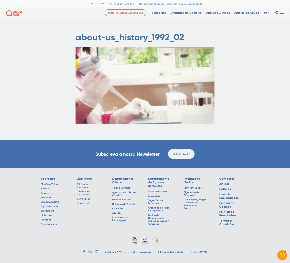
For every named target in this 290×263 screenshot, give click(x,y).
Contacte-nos (96, 3)
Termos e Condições (227, 222)
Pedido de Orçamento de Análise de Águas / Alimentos (158, 219)
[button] (282, 255)
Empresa (45, 193)
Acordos (116, 212)
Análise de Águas (246, 13)
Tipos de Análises (121, 187)
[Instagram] (96, 251)
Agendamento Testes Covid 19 (124, 194)
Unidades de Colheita (186, 13)
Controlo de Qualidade (83, 193)
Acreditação (83, 203)
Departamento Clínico (123, 180)
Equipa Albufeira (50, 201)
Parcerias (46, 219)
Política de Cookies (226, 204)
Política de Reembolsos (227, 213)
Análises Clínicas (218, 13)
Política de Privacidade (170, 252)
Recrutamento (49, 224)
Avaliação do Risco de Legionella (159, 209)
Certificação (84, 198)
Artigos (224, 184)
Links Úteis (46, 215)
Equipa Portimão (50, 206)
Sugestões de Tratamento (155, 202)
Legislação (154, 195)
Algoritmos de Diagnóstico (191, 194)
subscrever (181, 154)
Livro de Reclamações (228, 195)
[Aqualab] (14, 12)
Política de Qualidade (83, 185)
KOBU (203, 252)
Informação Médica (192, 180)
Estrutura (46, 197)
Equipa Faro (47, 210)
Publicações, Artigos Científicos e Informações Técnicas (195, 204)
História (45, 188)
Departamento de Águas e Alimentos (158, 182)
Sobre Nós (159, 13)
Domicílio (117, 208)
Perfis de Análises (121, 199)
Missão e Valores (50, 184)
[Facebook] (84, 251)
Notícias (225, 189)
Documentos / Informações (120, 219)
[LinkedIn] (90, 251)
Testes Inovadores (194, 187)
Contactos (226, 178)
